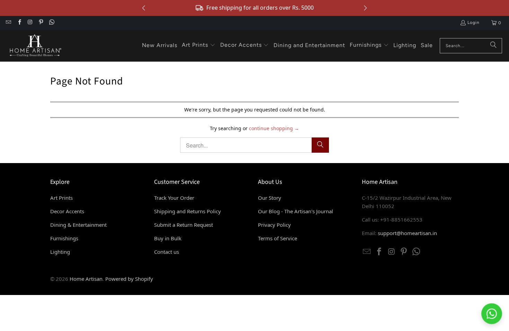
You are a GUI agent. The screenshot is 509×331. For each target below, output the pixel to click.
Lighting (60, 251)
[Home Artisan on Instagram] (30, 22)
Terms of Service (277, 238)
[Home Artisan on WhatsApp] (51, 22)
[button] (198, 45)
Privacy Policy (274, 224)
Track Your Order (174, 197)
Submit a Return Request (183, 224)
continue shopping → (274, 128)
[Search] (493, 45)
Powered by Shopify (129, 278)
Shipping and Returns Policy (187, 211)
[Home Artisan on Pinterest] (41, 22)
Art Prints (61, 197)
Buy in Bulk (167, 238)
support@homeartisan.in (407, 233)
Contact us (166, 251)
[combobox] (471, 45)
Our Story (269, 197)
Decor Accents (67, 211)
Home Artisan (86, 278)
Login (473, 22)
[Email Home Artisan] (8, 22)
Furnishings (64, 238)
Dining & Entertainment (78, 224)
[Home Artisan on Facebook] (19, 22)
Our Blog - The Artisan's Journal (295, 211)
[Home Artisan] (34, 45)
